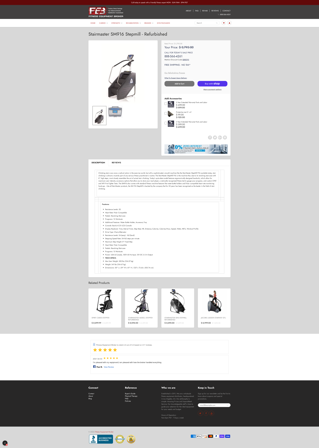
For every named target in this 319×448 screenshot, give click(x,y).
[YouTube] (211, 413)
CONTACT (227, 10)
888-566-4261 (225, 14)
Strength (115, 23)
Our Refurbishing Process (174, 72)
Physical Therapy (131, 396)
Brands (147, 23)
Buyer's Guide (130, 393)
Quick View (171, 106)
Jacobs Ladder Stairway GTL (213, 317)
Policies (128, 401)
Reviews (116, 162)
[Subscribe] (227, 405)
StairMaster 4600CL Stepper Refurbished (140, 318)
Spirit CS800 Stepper (100, 317)
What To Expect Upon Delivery (175, 78)
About (90, 396)
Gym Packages (163, 23)
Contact (91, 393)
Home (92, 23)
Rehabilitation (132, 23)
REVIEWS (215, 10)
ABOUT (188, 10)
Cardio (102, 23)
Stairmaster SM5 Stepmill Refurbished (175, 318)
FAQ (196, 10)
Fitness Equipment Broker (104, 432)
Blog (90, 398)
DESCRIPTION (98, 162)
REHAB (205, 10)
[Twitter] (200, 413)
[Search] (217, 23)
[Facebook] (205, 413)
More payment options (212, 89)
